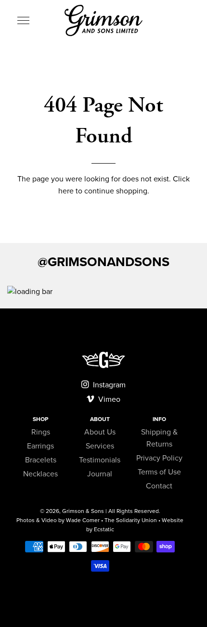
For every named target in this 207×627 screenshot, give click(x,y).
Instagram (108, 385)
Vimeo (108, 399)
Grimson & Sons (83, 511)
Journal (99, 474)
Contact (159, 486)
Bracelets (40, 460)
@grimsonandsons (103, 262)
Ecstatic (104, 529)
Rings (40, 432)
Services (100, 446)
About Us (100, 432)
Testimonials (99, 460)
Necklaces (40, 474)
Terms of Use (159, 472)
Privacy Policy (159, 458)
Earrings (40, 446)
